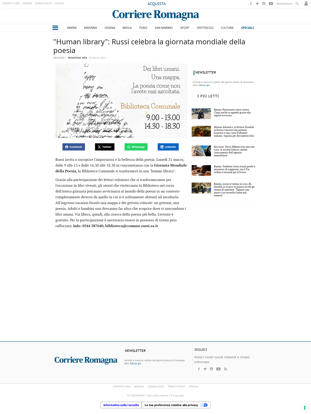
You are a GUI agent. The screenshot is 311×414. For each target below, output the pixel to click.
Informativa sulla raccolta (121, 405)
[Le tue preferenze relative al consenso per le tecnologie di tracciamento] (304, 407)
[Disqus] (155, 287)
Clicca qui (204, 85)
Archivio (58, 57)
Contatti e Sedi (121, 386)
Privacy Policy (176, 386)
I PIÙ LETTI (208, 96)
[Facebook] (251, 3)
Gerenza (139, 386)
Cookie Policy (156, 386)
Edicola (193, 386)
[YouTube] (271, 3)
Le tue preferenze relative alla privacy (171, 405)
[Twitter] (257, 3)
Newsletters (284, 4)
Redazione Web (77, 58)
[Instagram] (264, 3)
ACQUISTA (157, 4)
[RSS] (225, 369)
